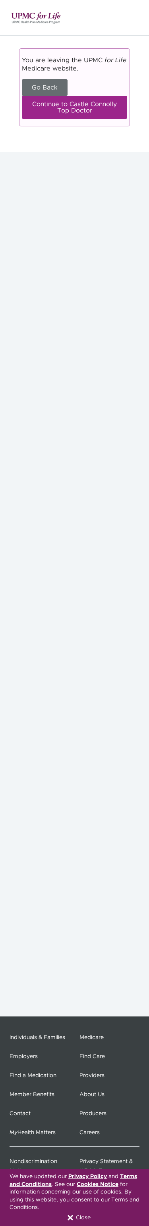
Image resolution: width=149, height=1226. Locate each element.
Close (82, 1217)
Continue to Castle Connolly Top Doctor (74, 107)
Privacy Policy (87, 1176)
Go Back (45, 87)
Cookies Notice (97, 1184)
